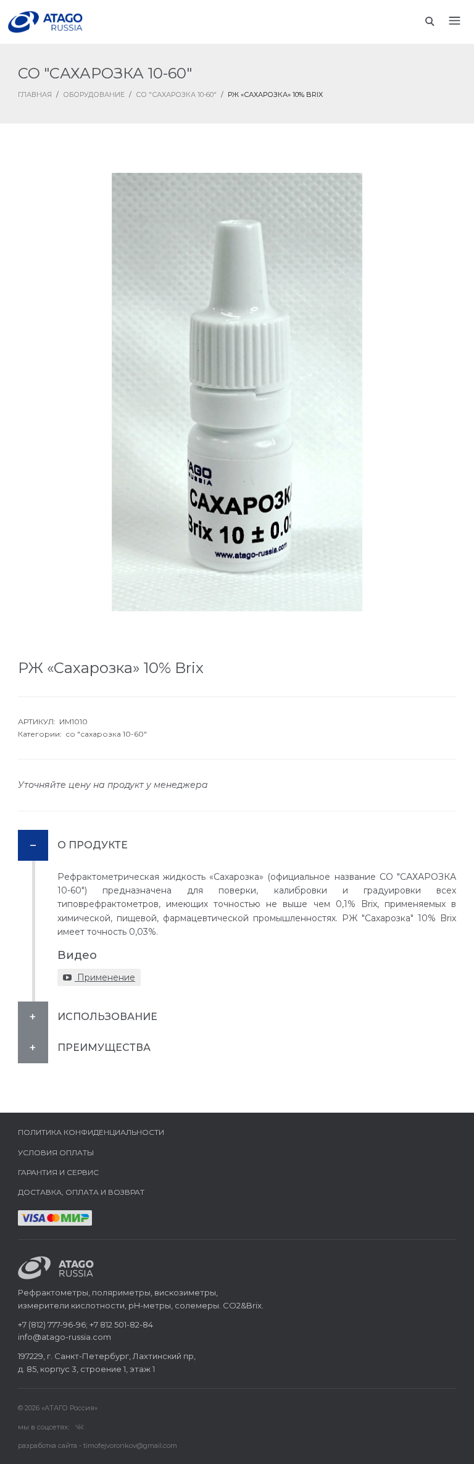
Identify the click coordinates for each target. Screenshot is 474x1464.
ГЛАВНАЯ (35, 94)
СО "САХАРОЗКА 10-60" (176, 94)
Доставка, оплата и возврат (81, 1192)
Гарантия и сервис (58, 1172)
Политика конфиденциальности (91, 1132)
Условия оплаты (56, 1152)
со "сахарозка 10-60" (106, 733)
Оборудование (94, 94)
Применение (105, 977)
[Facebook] (79, 1426)
